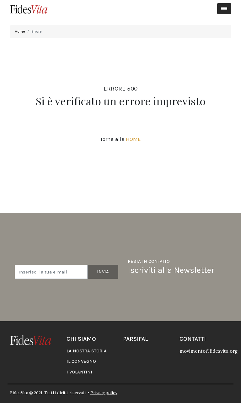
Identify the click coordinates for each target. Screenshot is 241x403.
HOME (133, 139)
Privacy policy (103, 392)
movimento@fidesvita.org (208, 351)
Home (20, 31)
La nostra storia (87, 351)
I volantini (79, 372)
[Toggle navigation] (224, 8)
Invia (103, 271)
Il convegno (81, 361)
